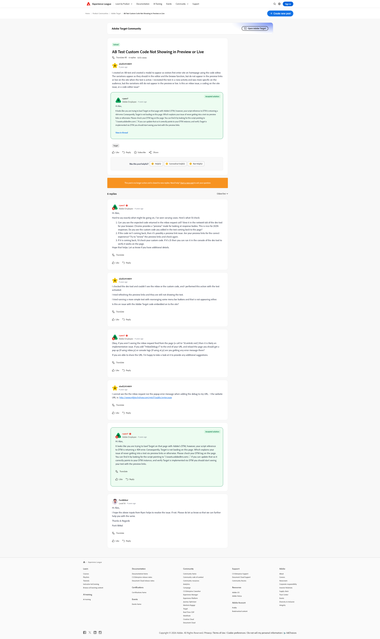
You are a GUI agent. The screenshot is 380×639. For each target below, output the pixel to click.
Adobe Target (116, 13)
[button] (280, 13)
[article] (167, 234)
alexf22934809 (125, 64)
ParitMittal (123, 500)
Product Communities (100, 13)
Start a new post (187, 183)
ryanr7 (125, 98)
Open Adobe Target (257, 28)
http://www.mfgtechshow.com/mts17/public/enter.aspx (145, 397)
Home (87, 13)
